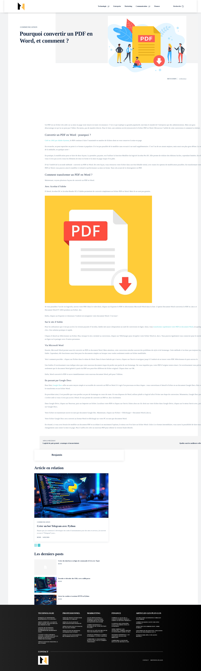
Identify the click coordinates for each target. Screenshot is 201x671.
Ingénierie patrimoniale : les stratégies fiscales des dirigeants (121, 636)
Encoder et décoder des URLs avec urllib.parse (74, 578)
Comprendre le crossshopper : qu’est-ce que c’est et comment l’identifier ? (97, 640)
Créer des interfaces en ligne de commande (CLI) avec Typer (79, 561)
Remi (39, 537)
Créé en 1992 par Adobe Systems (57, 140)
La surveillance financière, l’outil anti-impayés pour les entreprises (120, 625)
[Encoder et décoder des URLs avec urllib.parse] (45, 585)
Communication (28, 27)
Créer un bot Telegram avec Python (56, 526)
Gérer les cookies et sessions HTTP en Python (73, 596)
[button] (178, 6)
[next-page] (39, 545)
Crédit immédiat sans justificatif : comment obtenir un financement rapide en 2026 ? (121, 630)
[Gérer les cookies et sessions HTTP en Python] (45, 602)
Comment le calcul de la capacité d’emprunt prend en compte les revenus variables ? (121, 619)
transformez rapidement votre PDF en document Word (173, 327)
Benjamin (171, 79)
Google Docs (57, 385)
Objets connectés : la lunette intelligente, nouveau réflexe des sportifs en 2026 (48, 623)
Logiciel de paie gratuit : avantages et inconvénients (61, 443)
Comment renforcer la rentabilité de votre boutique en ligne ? (96, 626)
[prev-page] (35, 545)
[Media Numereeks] (36, 6)
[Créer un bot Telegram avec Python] (71, 495)
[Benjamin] (43, 455)
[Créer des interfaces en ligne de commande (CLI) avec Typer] (45, 567)
